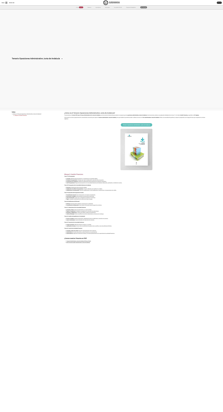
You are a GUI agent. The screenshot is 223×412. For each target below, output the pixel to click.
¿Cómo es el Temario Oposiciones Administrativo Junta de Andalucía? (26, 113)
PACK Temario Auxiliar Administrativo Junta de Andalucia (78, 242)
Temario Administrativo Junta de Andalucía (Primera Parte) (78, 241)
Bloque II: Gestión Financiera (20, 115)
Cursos (79, 7)
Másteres (89, 7)
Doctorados (107, 7)
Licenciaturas (98, 7)
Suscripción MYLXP (118, 7)
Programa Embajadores (131, 7)
